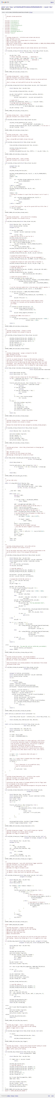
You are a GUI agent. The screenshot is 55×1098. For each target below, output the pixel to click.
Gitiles (8, 1096)
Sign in (52, 2)
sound (46, 7)
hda (50, 7)
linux (11, 7)
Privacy (12, 1096)
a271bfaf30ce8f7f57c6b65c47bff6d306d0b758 (28, 7)
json (52, 1095)
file (31, 12)
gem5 (3, 7)
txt (49, 1095)
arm (7, 7)
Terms (16, 1096)
